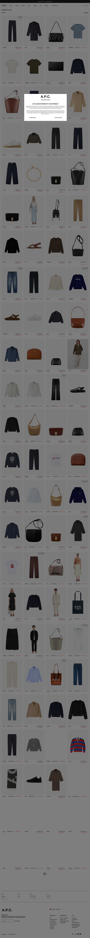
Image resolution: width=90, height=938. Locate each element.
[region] (45, 107)
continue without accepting (45, 99)
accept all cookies (58, 117)
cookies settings (32, 117)
